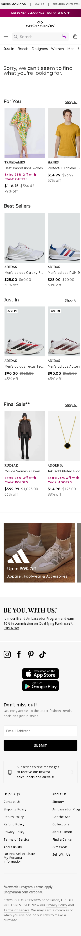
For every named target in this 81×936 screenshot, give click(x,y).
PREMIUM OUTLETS (66, 4)
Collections (60, 824)
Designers (40, 49)
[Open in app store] (40, 678)
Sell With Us (61, 854)
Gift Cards (60, 847)
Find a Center (62, 839)
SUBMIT (40, 745)
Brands (23, 49)
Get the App (61, 817)
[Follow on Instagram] (8, 657)
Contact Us (12, 801)
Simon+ (58, 801)
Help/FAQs (12, 794)
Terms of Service (16, 839)
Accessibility (13, 847)
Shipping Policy (15, 809)
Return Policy (14, 817)
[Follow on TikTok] (42, 657)
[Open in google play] (40, 690)
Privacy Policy (14, 832)
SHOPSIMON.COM (13, 4)
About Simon (62, 832)
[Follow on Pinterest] (31, 657)
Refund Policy (14, 824)
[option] (26, 151)
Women (57, 49)
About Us (59, 794)
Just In (9, 49)
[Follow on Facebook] (19, 657)
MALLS (39, 4)
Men (70, 49)
